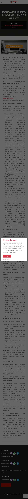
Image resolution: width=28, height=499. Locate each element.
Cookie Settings (6, 259)
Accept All (7, 256)
